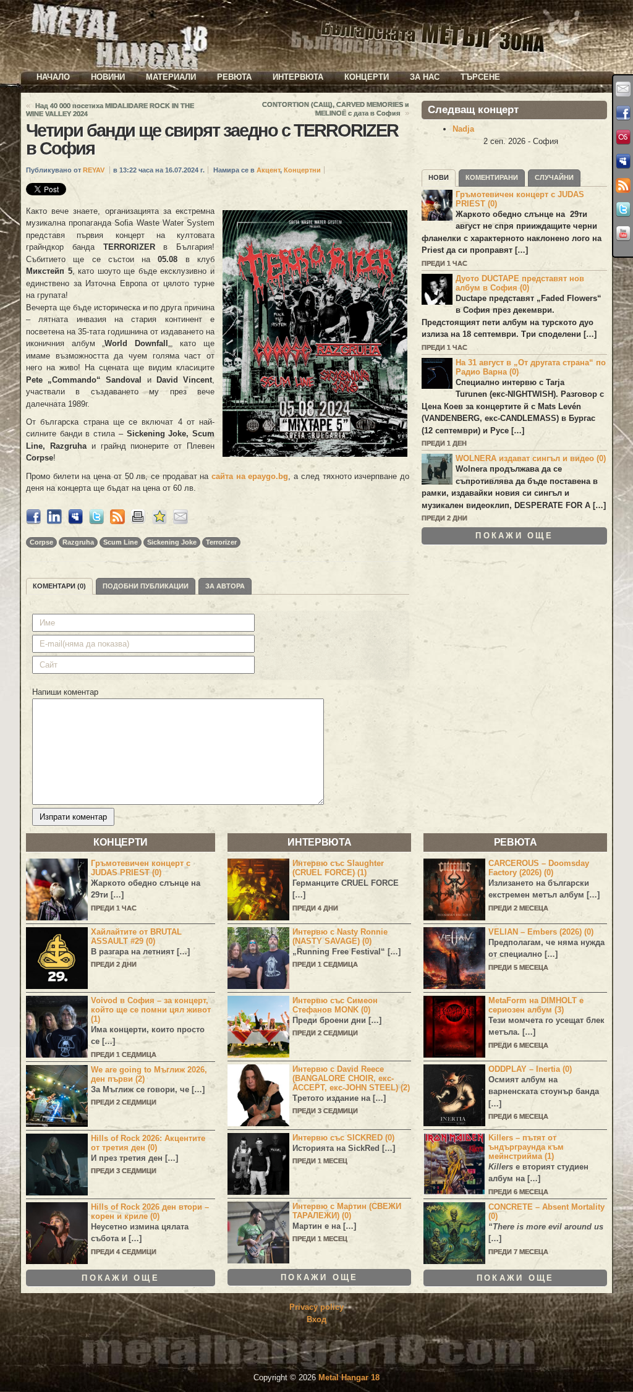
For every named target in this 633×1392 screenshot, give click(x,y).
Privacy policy (316, 1307)
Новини (108, 77)
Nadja (463, 129)
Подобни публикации (146, 586)
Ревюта (234, 77)
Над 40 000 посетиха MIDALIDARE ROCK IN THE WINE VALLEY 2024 (110, 109)
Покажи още (514, 535)
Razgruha (78, 542)
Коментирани (491, 177)
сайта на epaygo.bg (249, 476)
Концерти (366, 77)
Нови (438, 177)
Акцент (268, 170)
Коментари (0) (59, 586)
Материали (171, 77)
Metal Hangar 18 (349, 1377)
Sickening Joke (172, 542)
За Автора (225, 586)
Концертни (302, 170)
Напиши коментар (65, 692)
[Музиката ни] (623, 137)
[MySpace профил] (623, 161)
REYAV (93, 170)
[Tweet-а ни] (623, 209)
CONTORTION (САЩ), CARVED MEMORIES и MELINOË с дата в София (335, 109)
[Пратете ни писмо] (623, 89)
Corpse (41, 542)
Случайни (554, 177)
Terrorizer (221, 542)
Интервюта (298, 77)
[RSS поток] (623, 185)
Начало (53, 77)
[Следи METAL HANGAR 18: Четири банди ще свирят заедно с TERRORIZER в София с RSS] (117, 521)
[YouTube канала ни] (623, 233)
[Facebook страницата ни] (623, 113)
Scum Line (120, 542)
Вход (316, 1319)
